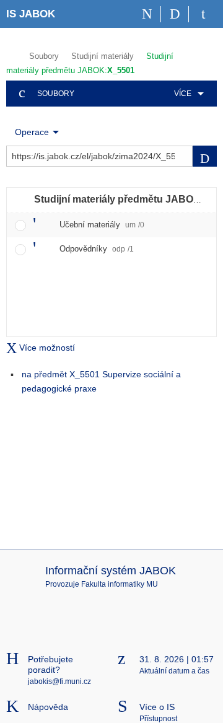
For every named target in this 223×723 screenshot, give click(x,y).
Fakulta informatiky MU (119, 584)
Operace (32, 132)
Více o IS (157, 707)
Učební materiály (101, 224)
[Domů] (147, 14)
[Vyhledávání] (175, 14)
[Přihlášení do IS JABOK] (203, 14)
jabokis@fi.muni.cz (59, 681)
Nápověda (48, 707)
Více (182, 93)
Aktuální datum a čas (174, 671)
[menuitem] (187, 94)
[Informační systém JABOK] (11, 55)
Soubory (44, 56)
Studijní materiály (102, 56)
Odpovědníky (96, 248)
